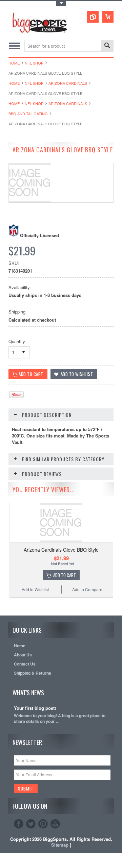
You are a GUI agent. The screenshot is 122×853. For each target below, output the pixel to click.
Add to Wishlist (35, 589)
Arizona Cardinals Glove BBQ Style (61, 549)
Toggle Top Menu (61, 3)
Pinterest (43, 824)
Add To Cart (64, 575)
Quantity (16, 341)
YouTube (55, 824)
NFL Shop (34, 63)
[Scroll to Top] (9, 605)
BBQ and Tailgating (28, 113)
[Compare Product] (93, 17)
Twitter (31, 824)
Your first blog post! (35, 708)
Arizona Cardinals (67, 83)
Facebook (18, 824)
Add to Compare (87, 589)
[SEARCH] (107, 46)
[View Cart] (108, 17)
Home (14, 63)
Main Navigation (14, 46)
